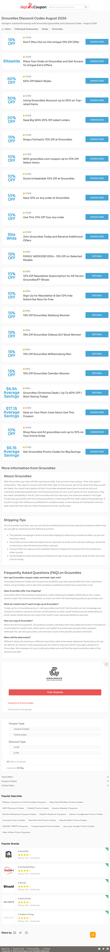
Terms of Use (18, 949)
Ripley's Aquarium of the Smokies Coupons (24, 802)
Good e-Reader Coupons (64, 808)
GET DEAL (97, 256)
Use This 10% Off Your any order (43, 217)
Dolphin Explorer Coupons (52, 814)
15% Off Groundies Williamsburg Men (47, 354)
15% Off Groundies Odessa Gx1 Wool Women (52, 334)
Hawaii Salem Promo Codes (73, 820)
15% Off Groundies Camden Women (46, 373)
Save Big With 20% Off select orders (46, 120)
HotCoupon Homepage (20, 709)
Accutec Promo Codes (13, 820)
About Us (5, 949)
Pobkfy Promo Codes (38, 808)
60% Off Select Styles (37, 81)
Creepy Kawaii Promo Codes (45, 826)
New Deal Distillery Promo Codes (66, 802)
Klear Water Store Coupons (16, 832)
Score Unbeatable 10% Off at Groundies (48, 178)
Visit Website (55, 692)
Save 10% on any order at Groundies (46, 197)
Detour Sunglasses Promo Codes (86, 814)
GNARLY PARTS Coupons (15, 826)
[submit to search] (86, 7)
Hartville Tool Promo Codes (42, 820)
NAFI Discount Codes (13, 808)
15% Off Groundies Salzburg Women (46, 315)
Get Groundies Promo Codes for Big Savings (52, 451)
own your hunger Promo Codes (79, 826)
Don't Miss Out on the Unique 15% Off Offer (51, 42)
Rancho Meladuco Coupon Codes (19, 814)
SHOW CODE (97, 41)
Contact (46, 949)
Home (8, 29)
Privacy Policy (33, 949)
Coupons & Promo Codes (21, 703)
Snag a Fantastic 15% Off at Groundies (47, 139)
